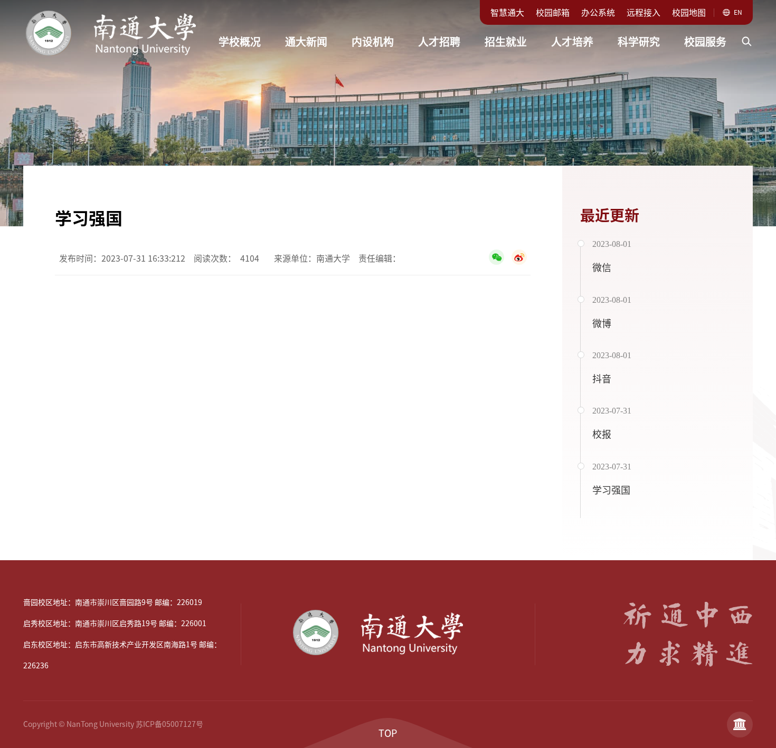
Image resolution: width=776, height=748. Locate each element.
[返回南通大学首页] (121, 7)
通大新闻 (306, 41)
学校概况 (240, 41)
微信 (601, 267)
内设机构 (373, 41)
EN (738, 12)
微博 (601, 323)
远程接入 (643, 12)
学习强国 (611, 490)
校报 (601, 434)
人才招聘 (439, 41)
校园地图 (689, 12)
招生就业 (506, 41)
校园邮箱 (553, 12)
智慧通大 (507, 12)
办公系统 (598, 12)
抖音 (601, 378)
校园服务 (705, 41)
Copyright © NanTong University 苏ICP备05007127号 (113, 724)
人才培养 (572, 41)
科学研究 (639, 41)
